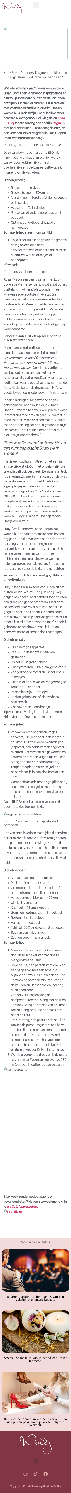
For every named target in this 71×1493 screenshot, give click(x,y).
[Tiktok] (35, 1474)
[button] (36, 5)
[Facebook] (45, 1474)
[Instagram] (25, 1474)
